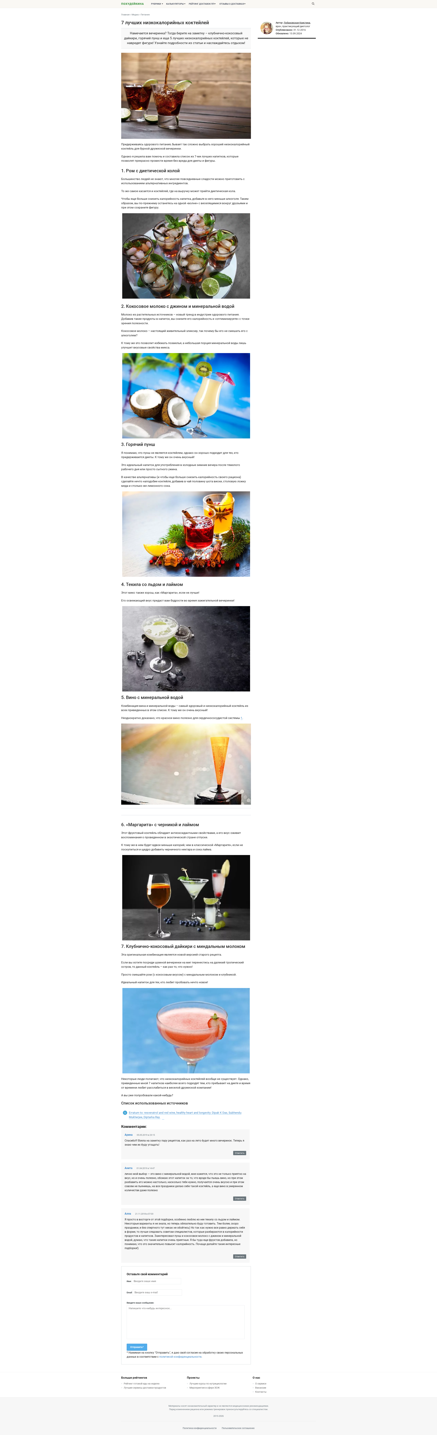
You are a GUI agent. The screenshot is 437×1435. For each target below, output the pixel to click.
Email (129, 1292)
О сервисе (260, 1383)
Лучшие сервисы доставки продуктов (145, 1387)
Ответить (239, 1153)
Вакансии (260, 1387)
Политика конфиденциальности (200, 1428)
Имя (129, 1281)
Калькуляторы (175, 4)
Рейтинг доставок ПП (201, 4)
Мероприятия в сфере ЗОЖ (204, 1387)
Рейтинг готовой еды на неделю (141, 1383)
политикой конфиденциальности (180, 1356)
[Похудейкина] (132, 4)
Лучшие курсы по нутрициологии (208, 1383)
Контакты (260, 1391)
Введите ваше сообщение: (140, 1302)
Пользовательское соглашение (238, 1428)
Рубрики (156, 4)
